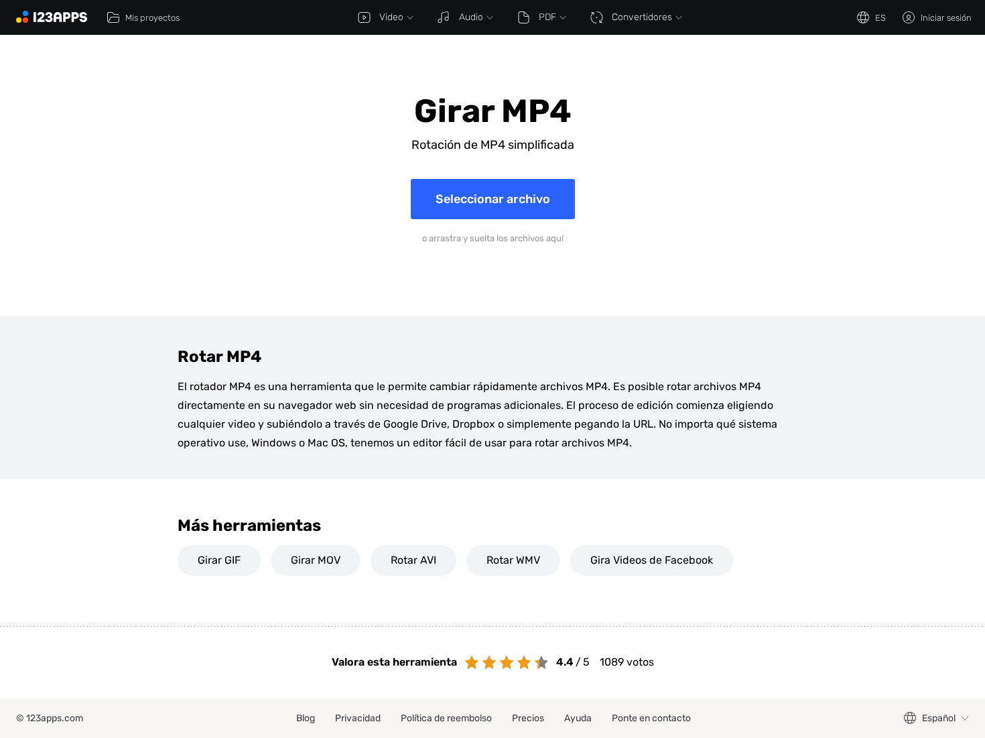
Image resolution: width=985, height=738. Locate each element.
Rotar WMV (513, 560)
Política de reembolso (446, 718)
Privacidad (358, 718)
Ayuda (578, 718)
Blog (305, 718)
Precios (528, 718)
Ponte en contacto (651, 718)
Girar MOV (315, 560)
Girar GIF (219, 560)
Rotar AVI (413, 560)
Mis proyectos (152, 18)
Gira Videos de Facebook (651, 560)
